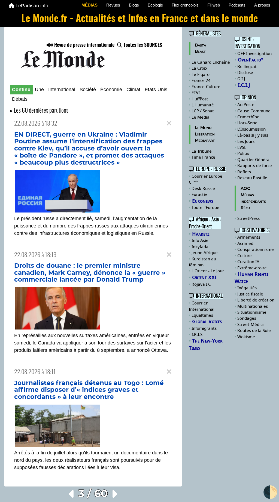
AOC (245, 189)
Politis (243, 153)
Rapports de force (254, 166)
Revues (113, 5)
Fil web (213, 5)
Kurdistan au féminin (202, 262)
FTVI (196, 93)
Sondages (246, 318)
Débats (20, 99)
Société (88, 89)
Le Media (201, 117)
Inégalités (247, 288)
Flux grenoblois (185, 5)
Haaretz (201, 234)
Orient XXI (204, 277)
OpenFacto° (250, 59)
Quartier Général (254, 160)
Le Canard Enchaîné (211, 62)
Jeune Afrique (205, 253)
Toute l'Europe (205, 208)
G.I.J (241, 79)
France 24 (201, 81)
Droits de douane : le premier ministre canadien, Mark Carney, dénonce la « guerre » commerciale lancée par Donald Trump (89, 273)
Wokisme (246, 337)
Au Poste (245, 105)
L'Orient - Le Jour (208, 271)
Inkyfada (200, 247)
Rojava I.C (201, 284)
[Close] (169, 123)
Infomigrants (204, 328)
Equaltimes (202, 315)
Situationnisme (251, 312)
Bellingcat (247, 67)
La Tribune (202, 151)
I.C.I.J (244, 85)
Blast (200, 52)
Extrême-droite (252, 268)
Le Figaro (201, 75)
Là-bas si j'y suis (252, 135)
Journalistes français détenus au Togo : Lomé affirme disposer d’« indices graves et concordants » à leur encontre (89, 390)
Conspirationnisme (255, 249)
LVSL (241, 147)
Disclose (245, 73)
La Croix (199, 68)
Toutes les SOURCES (142, 45)
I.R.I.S (197, 335)
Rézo (245, 208)
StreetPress (248, 218)
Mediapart (205, 140)
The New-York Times (206, 344)
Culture (244, 256)
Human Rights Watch (251, 278)
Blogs (134, 5)
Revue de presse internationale (83, 45)
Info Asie (200, 241)
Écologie (155, 5)
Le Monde (204, 128)
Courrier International (201, 306)
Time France (203, 157)
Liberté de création (255, 300)
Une (39, 89)
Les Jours (245, 141)
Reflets (244, 172)
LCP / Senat (203, 111)
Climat (133, 89)
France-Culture (206, 87)
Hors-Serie (247, 123)
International (61, 89)
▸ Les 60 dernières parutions (39, 111)
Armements (248, 237)
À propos (262, 5)
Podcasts (237, 5)
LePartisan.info (32, 5)
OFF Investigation (254, 54)
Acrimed (245, 244)
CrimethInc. (248, 117)
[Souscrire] (93, 55)
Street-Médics (250, 325)
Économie (111, 89)
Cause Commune (254, 111)
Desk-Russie (203, 189)
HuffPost (200, 99)
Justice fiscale (250, 294)
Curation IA (248, 262)
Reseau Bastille (252, 178)
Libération (205, 134)
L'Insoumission (251, 129)
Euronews (202, 201)
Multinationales (252, 306)
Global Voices (207, 321)
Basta (200, 45)
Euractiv (199, 195)
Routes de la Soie (254, 331)
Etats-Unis (156, 89)
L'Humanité (203, 105)
